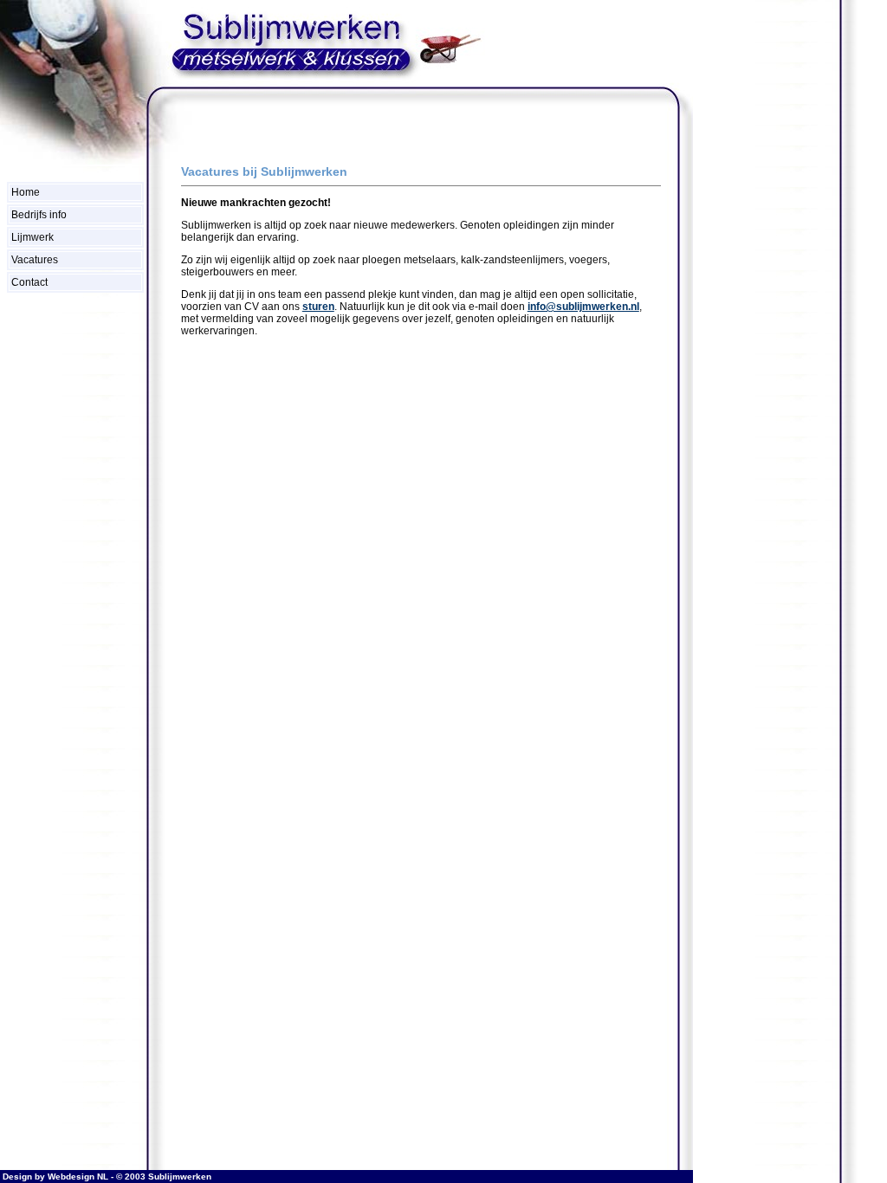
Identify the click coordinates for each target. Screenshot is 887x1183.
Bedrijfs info (39, 215)
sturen (318, 307)
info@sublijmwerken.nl (583, 307)
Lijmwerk (32, 237)
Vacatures (34, 260)
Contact (29, 282)
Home (25, 192)
